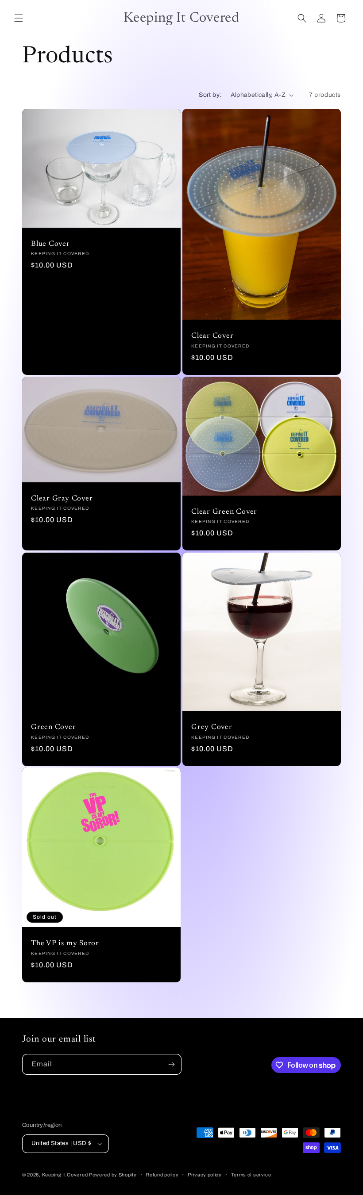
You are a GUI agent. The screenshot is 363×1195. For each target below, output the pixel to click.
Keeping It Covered (65, 1174)
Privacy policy (205, 1174)
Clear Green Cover (224, 511)
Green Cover (53, 727)
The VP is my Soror (65, 943)
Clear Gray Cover (62, 498)
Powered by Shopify (113, 1174)
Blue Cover (50, 244)
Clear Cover (212, 336)
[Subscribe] (171, 1064)
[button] (18, 18)
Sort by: (210, 95)
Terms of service (251, 1174)
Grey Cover (211, 727)
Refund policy (162, 1174)
